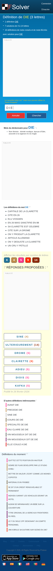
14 (35, 260)
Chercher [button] (36, 115)
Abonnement (28, 546)
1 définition (11, 22)
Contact (16, 546)
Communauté (34, 541)
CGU (12, 541)
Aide (45, 541)
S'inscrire (45, 9)
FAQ (38, 546)
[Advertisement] (26, 68)
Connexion (46, 4)
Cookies (21, 541)
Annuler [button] (16, 115)
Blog (5, 541)
